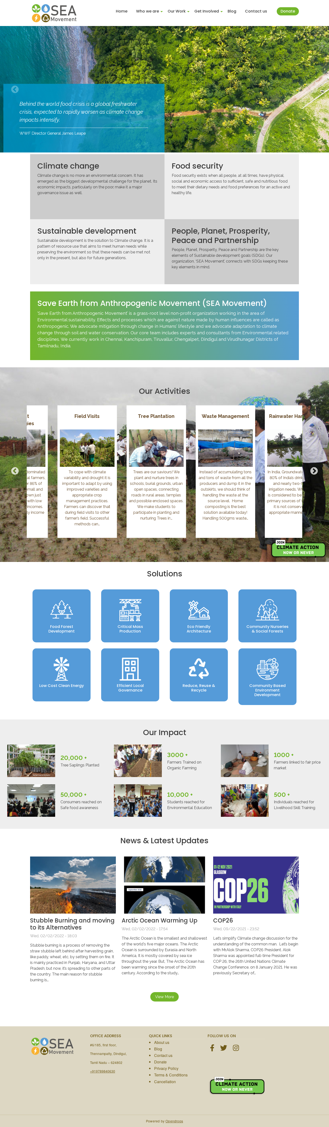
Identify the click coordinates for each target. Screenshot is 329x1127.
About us (161, 1042)
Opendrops (174, 1121)
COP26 (223, 920)
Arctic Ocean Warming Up (159, 920)
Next (314, 90)
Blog (232, 11)
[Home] (54, 13)
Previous (15, 90)
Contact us (256, 11)
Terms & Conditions (171, 1075)
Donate (288, 11)
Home (121, 11)
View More (164, 997)
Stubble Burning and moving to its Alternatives (72, 923)
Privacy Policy (166, 1068)
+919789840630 (102, 1071)
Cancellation (165, 1081)
